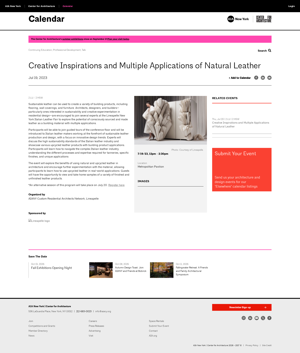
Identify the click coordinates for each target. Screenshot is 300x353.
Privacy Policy (251, 345)
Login (291, 6)
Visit (91, 335)
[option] (58, 270)
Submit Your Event (159, 325)
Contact (153, 330)
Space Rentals (156, 321)
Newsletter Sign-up (240, 307)
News (31, 335)
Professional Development (67, 49)
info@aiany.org (103, 311)
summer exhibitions (72, 39)
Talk (84, 49)
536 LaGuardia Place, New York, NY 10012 (50, 311)
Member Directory (38, 330)
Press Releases (96, 325)
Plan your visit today (118, 39)
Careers (93, 321)
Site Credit (267, 345)
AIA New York (13, 6)
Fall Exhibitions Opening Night (51, 268)
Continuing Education (40, 49)
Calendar (68, 6)
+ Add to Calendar (240, 78)
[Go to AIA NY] (240, 21)
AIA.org (153, 335)
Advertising (95, 330)
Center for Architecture (41, 6)
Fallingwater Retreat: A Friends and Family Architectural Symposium (192, 271)
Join (30, 321)
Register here (116, 185)
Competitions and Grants (41, 325)
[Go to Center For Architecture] (264, 21)
